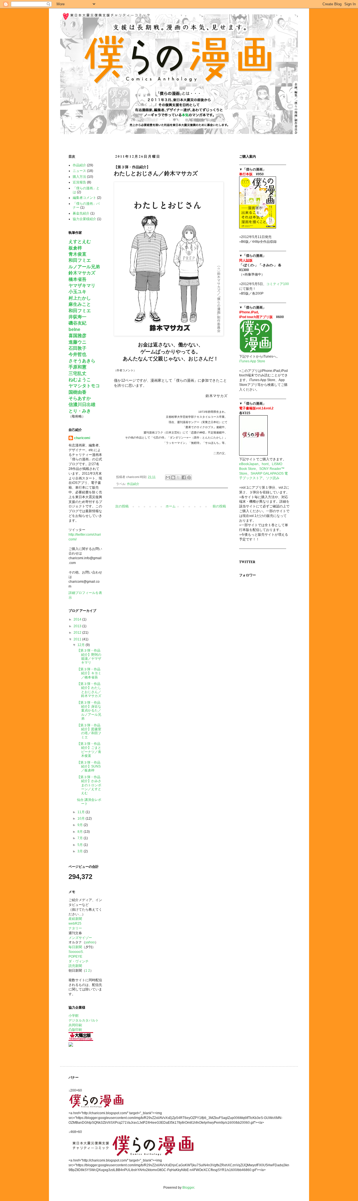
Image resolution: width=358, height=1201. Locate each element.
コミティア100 (277, 284)
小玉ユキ (77, 291)
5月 (80, 845)
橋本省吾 (77, 279)
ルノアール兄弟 (84, 266)
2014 (78, 619)
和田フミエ (80, 260)
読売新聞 (75, 966)
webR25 (75, 923)
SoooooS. (76, 952)
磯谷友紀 (77, 323)
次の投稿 (122, 506)
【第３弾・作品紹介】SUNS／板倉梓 (89, 767)
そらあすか (80, 398)
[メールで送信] (168, 477)
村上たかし (80, 298)
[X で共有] (178, 477)
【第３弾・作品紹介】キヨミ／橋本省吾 (89, 673)
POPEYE (75, 957)
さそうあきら (82, 360)
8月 (80, 832)
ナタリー (75, 928)
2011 (78, 639)
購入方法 (79, 177)
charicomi (82, 438)
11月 (81, 812)
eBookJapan (248, 464)
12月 (81, 645)
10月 (81, 818)
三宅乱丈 (77, 373)
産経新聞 (75, 919)
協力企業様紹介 (84, 219)
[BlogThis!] (173, 477)
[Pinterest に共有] (189, 477)
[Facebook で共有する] (184, 477)
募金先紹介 (81, 213)
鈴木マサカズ (82, 272)
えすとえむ (80, 241)
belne (74, 329)
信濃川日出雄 (82, 404)
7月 (80, 838)
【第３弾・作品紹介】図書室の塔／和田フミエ (89, 731)
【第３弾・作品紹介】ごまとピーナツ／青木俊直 (89, 750)
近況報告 (79, 182)
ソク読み (272, 478)
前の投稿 (219, 506)
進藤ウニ (77, 342)
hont (265, 464)
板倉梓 (75, 248)
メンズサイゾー (80, 938)
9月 (80, 825)
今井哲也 (77, 354)
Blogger (188, 1188)
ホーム (171, 506)
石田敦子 (77, 348)
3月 (80, 851)
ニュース (79, 171)
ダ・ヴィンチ (79, 961)
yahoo (90, 942)
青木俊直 (77, 254)
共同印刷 (75, 1025)
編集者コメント (84, 198)
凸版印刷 (75, 1030)
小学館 (74, 1016)
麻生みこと (80, 304)
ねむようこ (80, 379)
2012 (78, 633)
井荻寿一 (77, 316)
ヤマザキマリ (82, 285)
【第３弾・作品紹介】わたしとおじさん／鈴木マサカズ (89, 690)
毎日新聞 (75, 947)
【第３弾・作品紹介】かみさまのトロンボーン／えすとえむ (89, 785)
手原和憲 (77, 367)
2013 (78, 626)
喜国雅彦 (77, 335)
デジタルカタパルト (84, 1020)
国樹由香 (77, 392)
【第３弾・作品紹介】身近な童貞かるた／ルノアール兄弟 (89, 711)
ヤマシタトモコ (84, 385)
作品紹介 (133, 484)
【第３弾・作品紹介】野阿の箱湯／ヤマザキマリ (89, 656)
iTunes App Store (252, 361)
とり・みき (80, 411)
